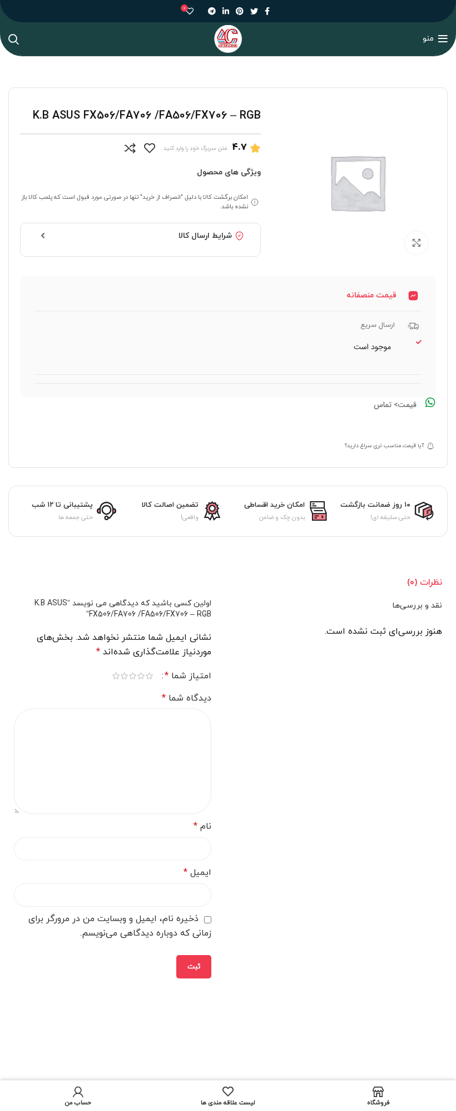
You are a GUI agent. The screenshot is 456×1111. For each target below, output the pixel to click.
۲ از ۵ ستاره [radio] (141, 676)
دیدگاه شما (186, 698)
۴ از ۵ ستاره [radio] (124, 676)
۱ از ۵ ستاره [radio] (149, 676)
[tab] (424, 582)
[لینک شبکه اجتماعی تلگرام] (212, 11)
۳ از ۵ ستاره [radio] (132, 676)
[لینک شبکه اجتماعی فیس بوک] (267, 11)
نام (202, 826)
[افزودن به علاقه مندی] (149, 148)
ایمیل (197, 873)
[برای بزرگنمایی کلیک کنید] (416, 243)
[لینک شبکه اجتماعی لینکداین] (225, 11)
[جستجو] (13, 39)
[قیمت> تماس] (430, 402)
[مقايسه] (130, 148)
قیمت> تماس (395, 405)
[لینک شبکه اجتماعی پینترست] (239, 11)
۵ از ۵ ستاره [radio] (116, 676)
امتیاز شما (188, 676)
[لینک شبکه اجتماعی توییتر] (254, 11)
